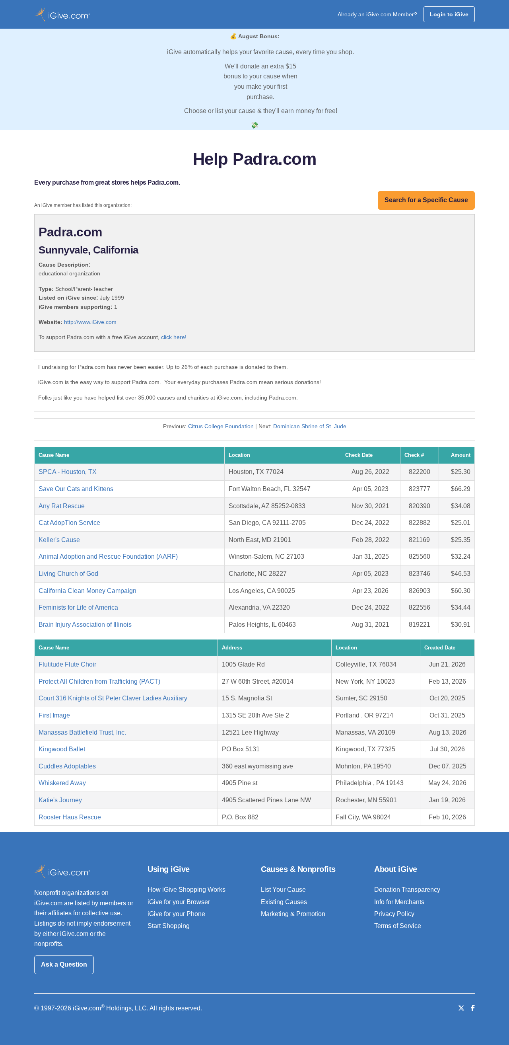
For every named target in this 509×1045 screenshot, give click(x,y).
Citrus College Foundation (221, 426)
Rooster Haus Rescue (70, 817)
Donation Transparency (407, 889)
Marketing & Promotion (293, 913)
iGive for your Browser (179, 902)
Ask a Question (64, 964)
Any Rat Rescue (62, 506)
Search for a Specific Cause (426, 200)
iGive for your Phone (176, 913)
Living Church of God (68, 573)
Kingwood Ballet (62, 749)
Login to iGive (449, 14)
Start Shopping (169, 925)
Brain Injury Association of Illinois (85, 624)
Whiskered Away (62, 783)
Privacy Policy (394, 913)
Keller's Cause (59, 539)
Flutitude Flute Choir (67, 664)
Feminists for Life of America (78, 607)
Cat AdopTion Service (69, 522)
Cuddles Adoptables (67, 766)
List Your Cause (283, 889)
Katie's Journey (60, 800)
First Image (54, 715)
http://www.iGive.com (90, 322)
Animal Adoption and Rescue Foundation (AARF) (108, 556)
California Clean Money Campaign (87, 590)
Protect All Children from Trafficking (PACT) (99, 681)
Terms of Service (397, 925)
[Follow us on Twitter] (461, 1008)
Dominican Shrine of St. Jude (309, 426)
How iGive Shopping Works (186, 889)
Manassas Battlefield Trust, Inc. (82, 732)
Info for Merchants (399, 902)
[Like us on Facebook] (473, 1008)
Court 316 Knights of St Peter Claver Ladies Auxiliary (113, 698)
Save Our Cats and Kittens (76, 488)
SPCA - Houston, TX (68, 471)
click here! (174, 337)
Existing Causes (284, 902)
